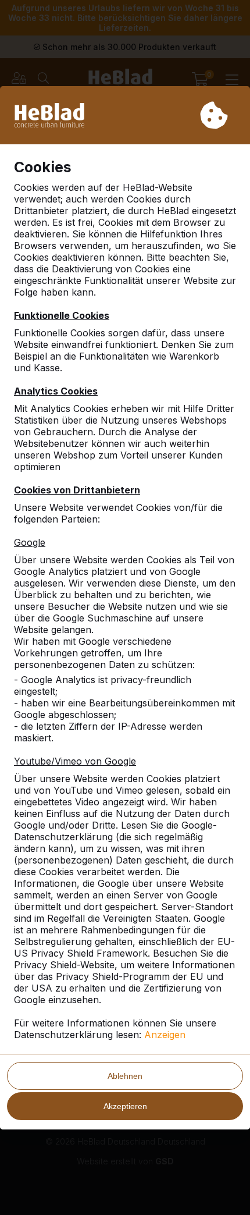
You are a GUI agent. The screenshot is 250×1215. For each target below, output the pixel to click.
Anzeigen (164, 1034)
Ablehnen (125, 1076)
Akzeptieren (125, 1106)
